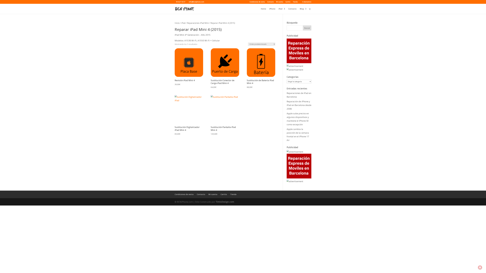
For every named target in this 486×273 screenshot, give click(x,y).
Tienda (295, 2)
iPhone (272, 9)
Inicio (177, 23)
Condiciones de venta (257, 2)
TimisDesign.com (225, 201)
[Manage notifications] (480, 267)
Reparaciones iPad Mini (198, 23)
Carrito (287, 2)
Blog (302, 9)
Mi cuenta (279, 2)
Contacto (270, 2)
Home (263, 9)
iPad (280, 9)
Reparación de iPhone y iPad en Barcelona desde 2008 (299, 105)
